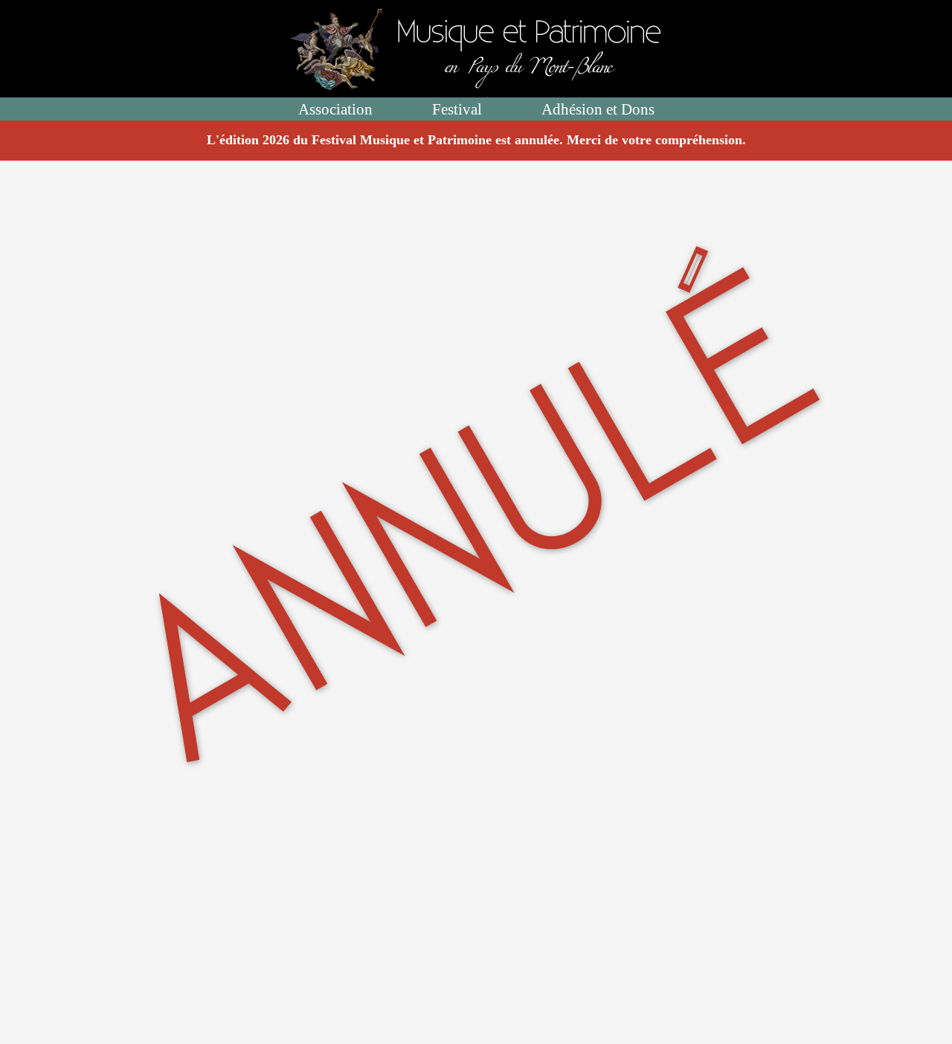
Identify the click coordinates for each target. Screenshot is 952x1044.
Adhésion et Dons (597, 108)
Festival (457, 108)
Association (335, 108)
